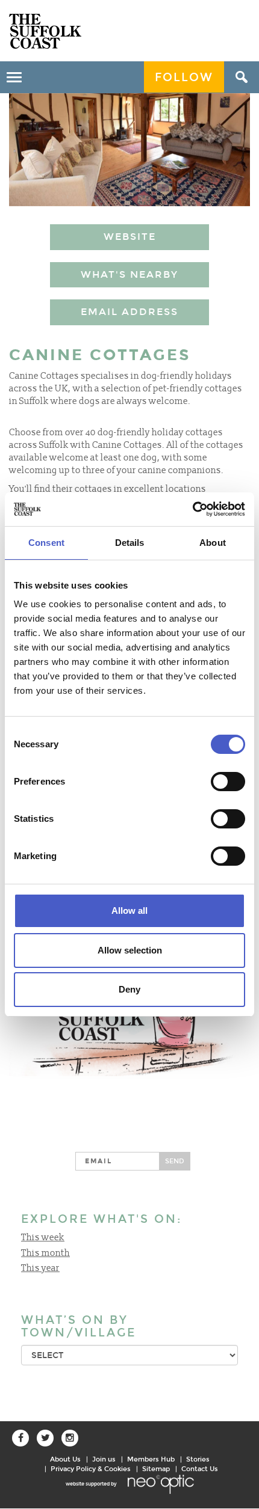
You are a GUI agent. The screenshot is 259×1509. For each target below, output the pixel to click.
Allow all (129, 910)
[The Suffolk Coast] (45, 31)
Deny (129, 989)
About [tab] (212, 542)
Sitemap (156, 1469)
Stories (198, 1459)
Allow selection (130, 950)
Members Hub (151, 1459)
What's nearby (129, 274)
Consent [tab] (46, 542)
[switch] (228, 781)
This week (42, 1237)
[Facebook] (20, 1438)
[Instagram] (69, 1438)
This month (45, 1253)
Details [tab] (130, 542)
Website (130, 236)
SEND (174, 1161)
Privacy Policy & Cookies (91, 1469)
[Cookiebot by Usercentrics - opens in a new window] (192, 509)
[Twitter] (45, 1438)
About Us (65, 1459)
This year (40, 1268)
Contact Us (199, 1469)
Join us (104, 1459)
